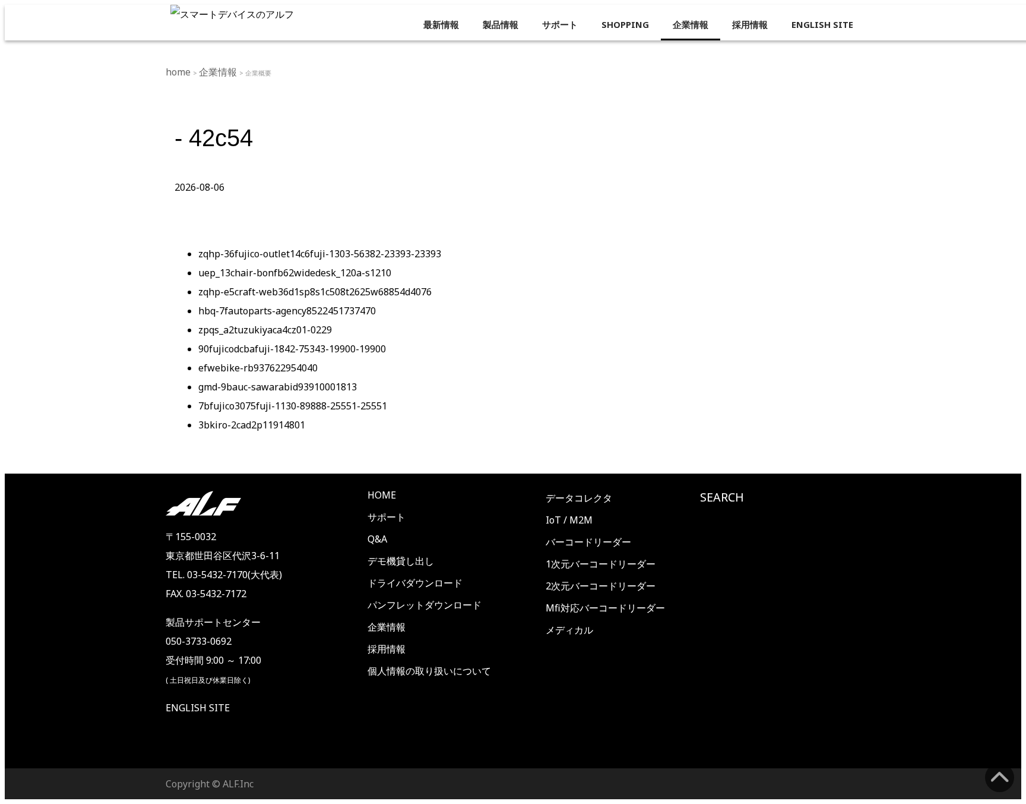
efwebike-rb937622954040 (258, 367)
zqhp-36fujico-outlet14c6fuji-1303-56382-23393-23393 (319, 253)
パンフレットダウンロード (425, 604)
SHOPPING (625, 24)
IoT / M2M (569, 519)
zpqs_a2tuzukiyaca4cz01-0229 (265, 329)
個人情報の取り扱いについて (429, 670)
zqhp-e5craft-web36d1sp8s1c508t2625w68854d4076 (315, 291)
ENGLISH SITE (822, 24)
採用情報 (750, 24)
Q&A (377, 539)
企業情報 (690, 24)
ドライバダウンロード (415, 582)
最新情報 (441, 24)
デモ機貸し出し (401, 560)
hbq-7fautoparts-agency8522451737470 (287, 310)
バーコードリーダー (588, 541)
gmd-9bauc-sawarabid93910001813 (277, 386)
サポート (560, 24)
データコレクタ (579, 498)
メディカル (569, 629)
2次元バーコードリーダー (601, 585)
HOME (382, 495)
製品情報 (500, 24)
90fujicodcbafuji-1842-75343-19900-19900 (292, 348)
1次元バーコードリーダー (601, 563)
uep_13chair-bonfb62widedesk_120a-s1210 (294, 272)
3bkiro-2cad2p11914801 (251, 424)
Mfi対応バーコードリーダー (605, 607)
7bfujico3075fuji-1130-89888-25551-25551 (292, 405)
